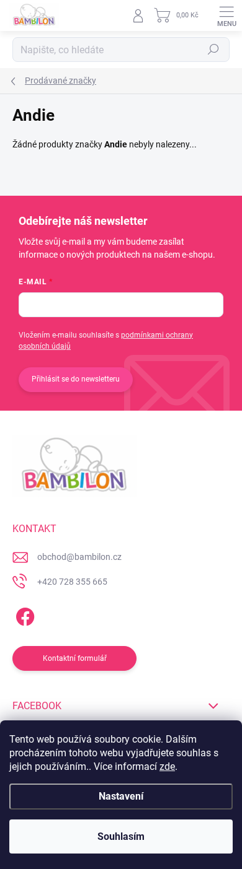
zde (167, 766)
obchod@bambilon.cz (79, 557)
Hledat (213, 49)
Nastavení (121, 796)
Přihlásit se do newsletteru (76, 379)
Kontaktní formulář (75, 658)
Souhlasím (121, 836)
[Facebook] (23, 614)
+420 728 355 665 (72, 582)
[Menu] (226, 15)
